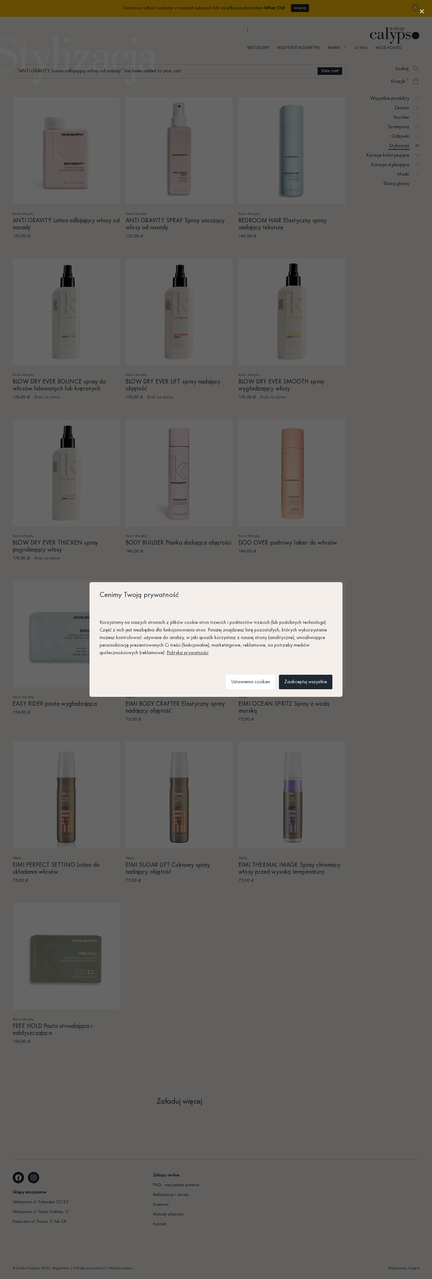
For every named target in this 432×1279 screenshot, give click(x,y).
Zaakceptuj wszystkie (305, 682)
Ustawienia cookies (250, 682)
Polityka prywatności (187, 652)
